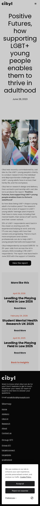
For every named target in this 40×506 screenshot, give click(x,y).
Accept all (20, 483)
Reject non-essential (20, 490)
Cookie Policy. (25, 477)
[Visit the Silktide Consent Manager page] (32, 498)
